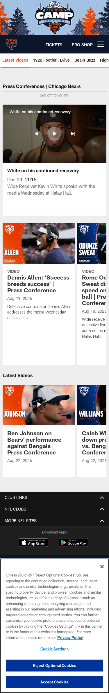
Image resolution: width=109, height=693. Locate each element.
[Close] (102, 566)
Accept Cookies (54, 682)
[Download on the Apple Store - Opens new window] (33, 543)
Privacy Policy (70, 637)
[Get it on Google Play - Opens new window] (73, 545)
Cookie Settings (54, 649)
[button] (36, 134)
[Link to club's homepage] (12, 41)
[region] (54, 625)
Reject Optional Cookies (54, 665)
